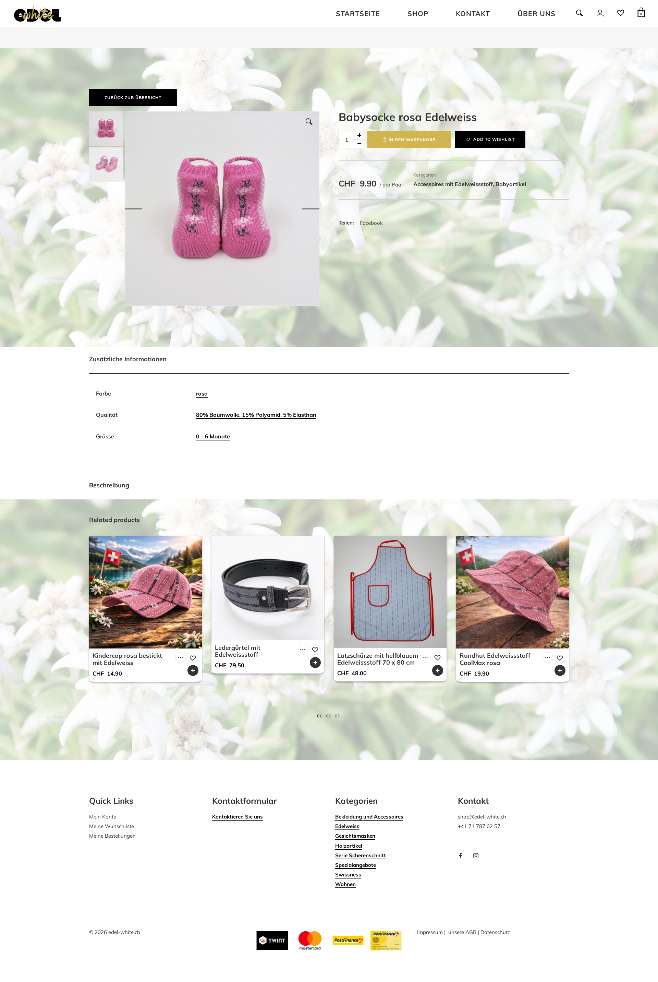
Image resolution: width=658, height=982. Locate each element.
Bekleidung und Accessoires (369, 816)
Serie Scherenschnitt (360, 855)
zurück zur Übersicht (133, 97)
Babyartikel (511, 184)
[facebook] (463, 856)
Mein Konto (103, 816)
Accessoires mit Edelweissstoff (453, 184)
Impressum (430, 932)
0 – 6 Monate (213, 436)
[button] (309, 122)
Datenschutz (495, 932)
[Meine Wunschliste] (620, 15)
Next (310, 209)
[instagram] (478, 856)
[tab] (329, 360)
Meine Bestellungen (112, 836)
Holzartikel (348, 845)
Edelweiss (347, 826)
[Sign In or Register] (600, 15)
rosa (202, 393)
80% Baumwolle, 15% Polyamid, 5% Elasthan (256, 414)
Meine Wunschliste (111, 826)
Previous (133, 209)
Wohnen (345, 884)
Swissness (348, 874)
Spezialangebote (355, 865)
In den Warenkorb (412, 139)
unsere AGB (462, 932)
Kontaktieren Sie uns (237, 816)
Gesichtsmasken (355, 836)
